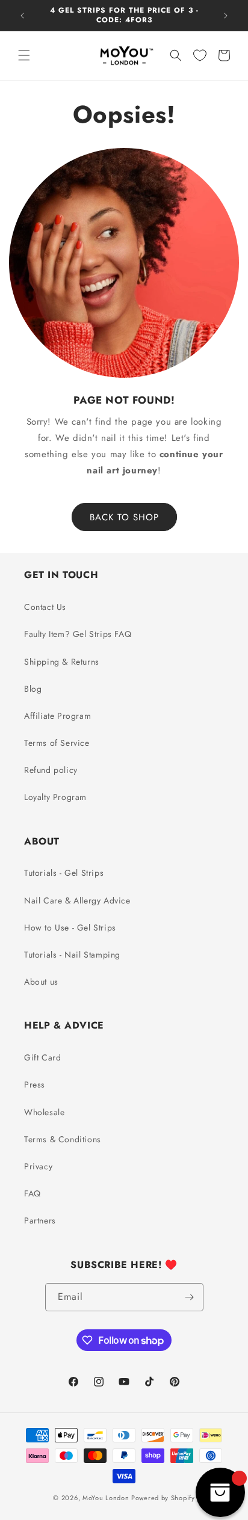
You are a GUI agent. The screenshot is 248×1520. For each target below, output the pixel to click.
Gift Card (42, 1057)
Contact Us (45, 607)
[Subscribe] (189, 1297)
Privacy (38, 1166)
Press (34, 1084)
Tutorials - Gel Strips (64, 873)
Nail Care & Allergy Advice (77, 900)
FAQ (32, 1193)
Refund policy (51, 770)
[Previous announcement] (22, 15)
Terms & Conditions (62, 1139)
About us (41, 982)
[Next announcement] (225, 15)
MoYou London (105, 1498)
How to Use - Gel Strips (70, 928)
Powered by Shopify (163, 1498)
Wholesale (44, 1112)
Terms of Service (57, 743)
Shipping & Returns (61, 662)
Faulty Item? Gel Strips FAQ (77, 634)
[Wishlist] (200, 55)
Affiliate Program (57, 716)
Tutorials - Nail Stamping (72, 955)
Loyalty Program (55, 797)
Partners (40, 1220)
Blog (33, 689)
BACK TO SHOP (124, 517)
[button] (24, 55)
